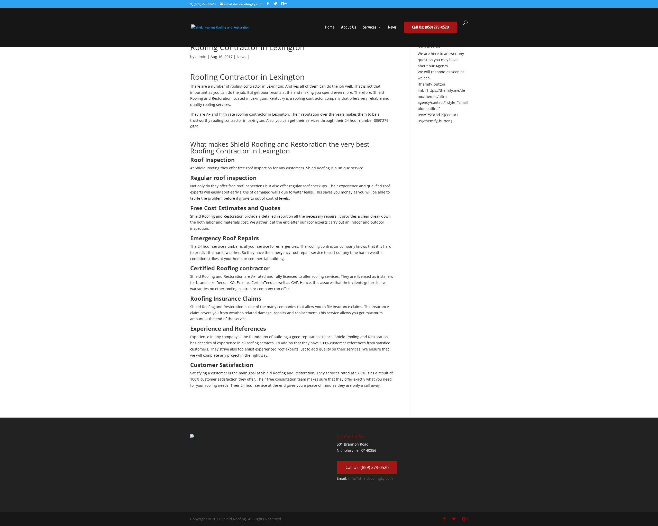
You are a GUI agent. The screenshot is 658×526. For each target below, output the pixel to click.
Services (369, 27)
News (392, 27)
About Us (348, 27)
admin (200, 56)
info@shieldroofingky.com (370, 478)
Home (329, 27)
